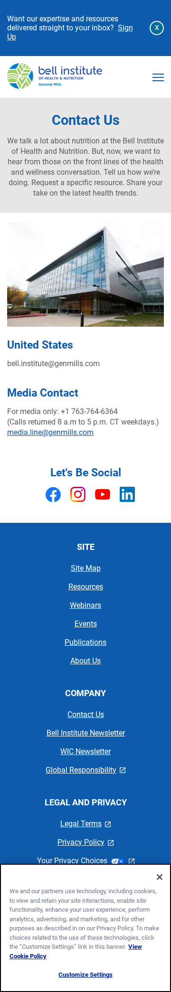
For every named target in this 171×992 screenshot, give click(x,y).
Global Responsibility (86, 770)
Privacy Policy (85, 842)
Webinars (85, 605)
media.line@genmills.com (50, 432)
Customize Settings (85, 974)
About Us (85, 660)
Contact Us (85, 714)
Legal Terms (85, 823)
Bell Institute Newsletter (86, 732)
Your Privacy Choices (85, 860)
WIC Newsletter (85, 751)
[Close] (159, 877)
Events (86, 623)
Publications (85, 642)
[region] (85, 928)
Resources (85, 586)
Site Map (86, 568)
